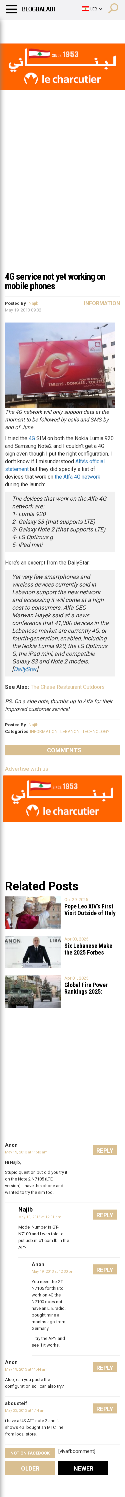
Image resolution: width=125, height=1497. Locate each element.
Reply (104, 1150)
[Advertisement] (62, 201)
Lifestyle (15, 28)
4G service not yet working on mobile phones (55, 281)
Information (102, 303)
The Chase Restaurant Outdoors (68, 687)
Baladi (91, 28)
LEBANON (70, 731)
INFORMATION (44, 731)
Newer (83, 1468)
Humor (43, 28)
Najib (34, 303)
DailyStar (25, 669)
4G (32, 438)
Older (30, 1468)
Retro (67, 28)
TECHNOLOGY (95, 731)
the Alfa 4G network (77, 477)
